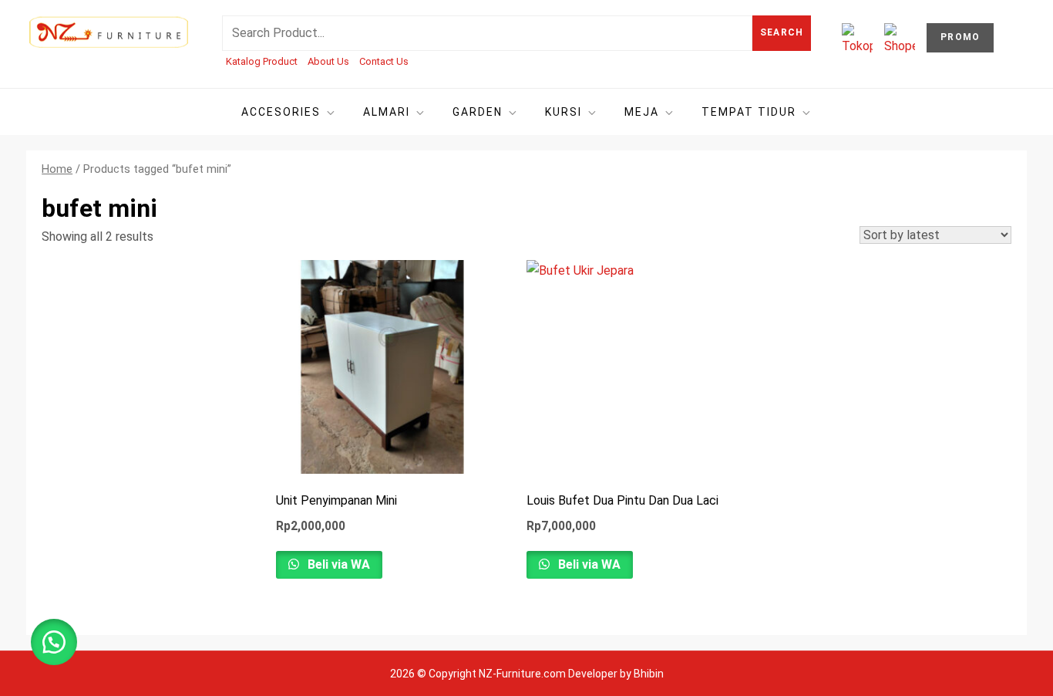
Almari (386, 112)
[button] (54, 642)
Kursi (563, 112)
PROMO (960, 37)
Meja (641, 112)
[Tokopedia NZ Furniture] (857, 39)
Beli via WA (337, 564)
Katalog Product (262, 61)
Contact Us (384, 61)
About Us (328, 61)
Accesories (281, 112)
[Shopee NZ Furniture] (899, 39)
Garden (477, 112)
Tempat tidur (748, 112)
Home (57, 169)
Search (781, 32)
